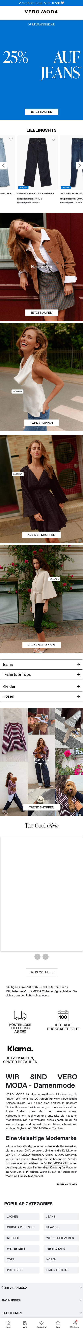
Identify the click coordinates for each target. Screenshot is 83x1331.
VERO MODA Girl (55, 1163)
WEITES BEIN (16, 1248)
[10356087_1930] (41, 462)
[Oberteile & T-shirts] (41, 404)
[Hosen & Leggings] (41, 699)
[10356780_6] (41, 350)
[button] (48, 162)
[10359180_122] (41, 572)
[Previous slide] (3, 166)
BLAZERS (52, 1227)
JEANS (50, 1216)
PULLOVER (14, 1270)
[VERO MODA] (41, 12)
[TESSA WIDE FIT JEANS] (41, 762)
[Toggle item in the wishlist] (21, 139)
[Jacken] (41, 626)
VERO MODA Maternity (61, 1154)
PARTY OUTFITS (57, 1270)
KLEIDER (13, 1238)
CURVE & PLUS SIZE (20, 1227)
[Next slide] (79, 166)
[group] (48, 170)
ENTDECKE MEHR (41, 972)
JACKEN (12, 1216)
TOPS (11, 1259)
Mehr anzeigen (67, 1184)
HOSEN (51, 1259)
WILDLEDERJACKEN (60, 1238)
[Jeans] (41, 70)
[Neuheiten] (41, 267)
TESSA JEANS (55, 1248)
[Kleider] (41, 516)
